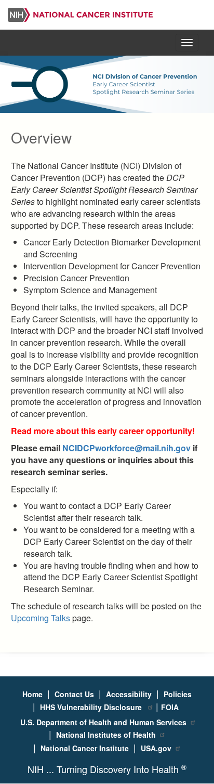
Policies (178, 694)
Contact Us (74, 694)
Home (32, 694)
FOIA (170, 707)
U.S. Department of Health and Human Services (103, 722)
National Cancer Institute (85, 748)
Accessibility (129, 694)
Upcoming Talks (40, 618)
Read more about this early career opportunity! (103, 431)
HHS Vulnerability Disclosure (92, 707)
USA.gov (156, 748)
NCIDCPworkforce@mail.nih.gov (126, 448)
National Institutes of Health (106, 734)
